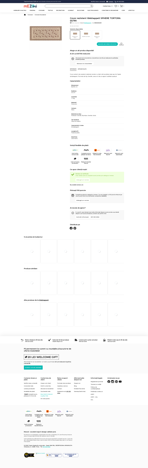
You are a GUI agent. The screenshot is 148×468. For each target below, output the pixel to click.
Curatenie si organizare (110, 10)
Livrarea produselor (29, 388)
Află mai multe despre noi (79, 379)
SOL (92, 399)
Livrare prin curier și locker (88, 340)
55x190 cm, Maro (75, 37)
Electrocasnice (93, 10)
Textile (50, 10)
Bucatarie (80, 10)
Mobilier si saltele (20, 10)
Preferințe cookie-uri (97, 391)
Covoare (41, 10)
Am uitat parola (45, 398)
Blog (75, 386)
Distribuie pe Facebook (71, 228)
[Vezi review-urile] (97, 26)
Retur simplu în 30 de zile (34, 340)
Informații (73, 69)
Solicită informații (82, 217)
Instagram (112, 381)
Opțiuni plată (82, 69)
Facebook (108, 381)
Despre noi (77, 383)
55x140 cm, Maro (97, 37)
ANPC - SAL (94, 397)
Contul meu (107, 6)
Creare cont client (46, 383)
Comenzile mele (28, 386)
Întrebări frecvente (79, 388)
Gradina (32, 10)
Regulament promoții (97, 381)
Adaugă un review (82, 180)
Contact (111, 1)
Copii (123, 10)
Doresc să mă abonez (33, 367)
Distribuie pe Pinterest (74, 228)
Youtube (120, 381)
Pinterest (116, 381)
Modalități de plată (29, 391)
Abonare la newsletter (84, 63)
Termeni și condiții (96, 384)
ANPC (92, 394)
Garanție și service (62, 386)
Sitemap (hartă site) (79, 391)
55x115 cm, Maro (86, 36)
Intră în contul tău (46, 386)
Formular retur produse (64, 383)
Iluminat (71, 10)
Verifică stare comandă (98, 1)
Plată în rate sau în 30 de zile (117, 340)
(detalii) (104, 196)
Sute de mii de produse (61, 340)
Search (91, 6)
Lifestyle (131, 10)
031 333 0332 (120, 1)
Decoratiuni (60, 10)
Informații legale (96, 378)
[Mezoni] (25, 15)
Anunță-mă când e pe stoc (107, 44)
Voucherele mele (45, 391)
